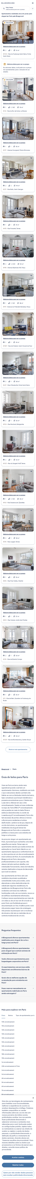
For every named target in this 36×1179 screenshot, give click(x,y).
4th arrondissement (8, 1078)
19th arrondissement (8, 1058)
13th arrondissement (8, 1034)
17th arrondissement (8, 1050)
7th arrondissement (8, 1090)
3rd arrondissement (8, 1074)
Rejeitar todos (18, 1165)
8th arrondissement (8, 1094)
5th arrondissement (8, 1082)
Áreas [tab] (3, 1015)
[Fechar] (33, 1098)
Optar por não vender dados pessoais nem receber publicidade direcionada (18, 1174)
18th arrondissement (8, 1054)
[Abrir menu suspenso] (32, 3)
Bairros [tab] (10, 1015)
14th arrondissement (8, 1038)
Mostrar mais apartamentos (18, 749)
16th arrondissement (8, 1046)
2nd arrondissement (8, 1070)
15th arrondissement (8, 1042)
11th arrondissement (8, 1026)
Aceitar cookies (18, 1157)
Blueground (5, 769)
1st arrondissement (7, 1062)
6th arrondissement (8, 1086)
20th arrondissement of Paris (11, 1066)
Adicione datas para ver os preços (14, 47)
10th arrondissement (8, 1022)
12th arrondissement (8, 1030)
